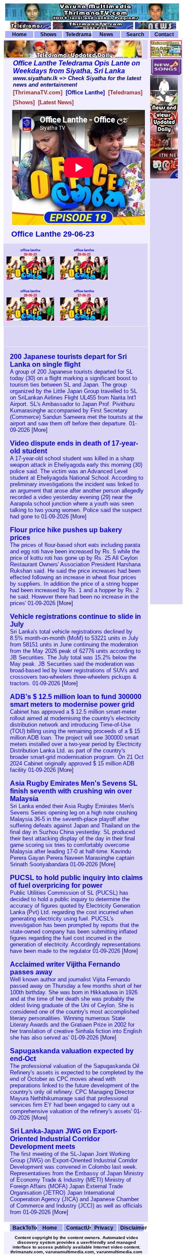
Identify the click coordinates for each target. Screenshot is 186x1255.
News (106, 34)
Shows (48, 34)
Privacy (103, 1227)
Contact (164, 34)
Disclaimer (132, 1227)
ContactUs (78, 1227)
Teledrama (78, 34)
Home (19, 34)
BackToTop (24, 1227)
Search (135, 34)
